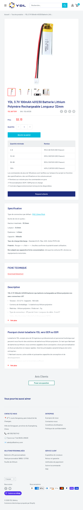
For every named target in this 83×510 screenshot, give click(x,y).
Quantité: (11, 127)
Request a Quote (41, 194)
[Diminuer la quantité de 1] (18, 127)
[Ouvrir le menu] (5, 5)
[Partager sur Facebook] (61, 111)
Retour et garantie (52, 458)
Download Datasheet (15, 274)
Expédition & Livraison (53, 455)
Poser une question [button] (41, 383)
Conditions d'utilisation (54, 425)
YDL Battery (12, 111)
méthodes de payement (54, 462)
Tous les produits (17, 14)
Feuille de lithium (10, 462)
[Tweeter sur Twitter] (69, 111)
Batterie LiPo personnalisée (15, 455)
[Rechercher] (64, 5)
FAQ (46, 469)
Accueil (6, 14)
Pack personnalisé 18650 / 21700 (16, 458)
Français (8, 479)
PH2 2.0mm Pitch (38, 214)
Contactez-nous (51, 421)
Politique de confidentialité (55, 428)
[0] (77, 5)
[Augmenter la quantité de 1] (30, 127)
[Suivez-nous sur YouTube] (9, 488)
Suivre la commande (53, 465)
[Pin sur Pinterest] (65, 111)
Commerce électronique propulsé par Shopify (19, 503)
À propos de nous (51, 418)
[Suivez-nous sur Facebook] (5, 488)
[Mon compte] (72, 5)
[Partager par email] (73, 111)
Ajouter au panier (24, 135)
